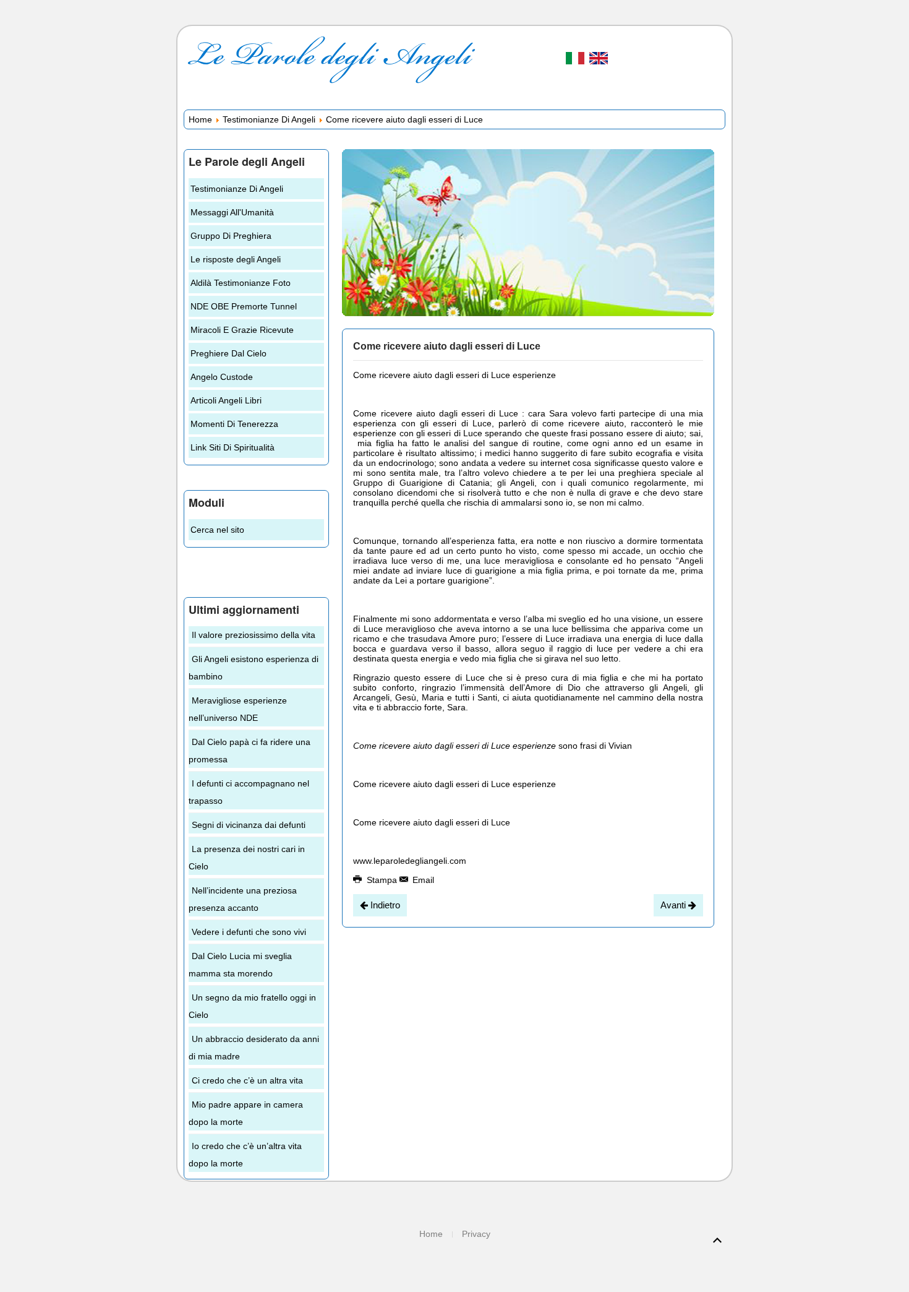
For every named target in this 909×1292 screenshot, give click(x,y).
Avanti (674, 905)
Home (200, 119)
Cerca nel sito (217, 530)
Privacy (476, 1234)
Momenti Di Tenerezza (234, 424)
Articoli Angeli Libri (226, 400)
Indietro (384, 905)
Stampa (381, 880)
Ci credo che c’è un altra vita (247, 1080)
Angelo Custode (221, 377)
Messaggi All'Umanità (232, 212)
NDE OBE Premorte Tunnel (243, 306)
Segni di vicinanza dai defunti (248, 825)
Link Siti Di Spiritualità (232, 447)
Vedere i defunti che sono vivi (249, 932)
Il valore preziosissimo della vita (253, 635)
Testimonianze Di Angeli (269, 119)
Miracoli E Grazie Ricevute (242, 330)
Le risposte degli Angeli (235, 259)
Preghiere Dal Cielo (228, 353)
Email (422, 880)
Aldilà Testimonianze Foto (240, 283)
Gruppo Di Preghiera (230, 236)
